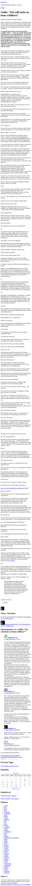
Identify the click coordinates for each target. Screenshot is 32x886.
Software (6, 853)
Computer (6, 812)
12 (3, 782)
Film (5, 821)
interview (3, 626)
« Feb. (14, 788)
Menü (2, 8)
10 (24, 779)
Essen (5, 815)
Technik (6, 859)
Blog (5, 810)
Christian (7, 624)
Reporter (6, 845)
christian (10, 728)
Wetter (6, 868)
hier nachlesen (11, 560)
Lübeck (6, 836)
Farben (6, 818)
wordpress (7, 872)
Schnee (6, 848)
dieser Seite (16, 365)
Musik (6, 839)
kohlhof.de (3, 2)
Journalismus (9, 626)
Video (5, 862)
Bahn (5, 809)
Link (5, 834)
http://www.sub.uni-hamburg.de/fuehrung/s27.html (14, 488)
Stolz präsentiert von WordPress (22, 884)
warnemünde (7, 863)
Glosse (6, 828)
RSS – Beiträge (12, 795)
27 (7, 786)
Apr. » (18, 788)
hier (20, 571)
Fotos (5, 824)
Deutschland (7, 813)
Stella (16, 581)
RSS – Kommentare (13, 798)
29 (16, 786)
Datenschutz (10, 884)
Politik (6, 842)
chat (29, 624)
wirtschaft (6, 871)
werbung (6, 866)
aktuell (6, 806)
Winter (6, 869)
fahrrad (6, 816)
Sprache (6, 854)
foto (5, 822)
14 (11, 782)
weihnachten (7, 865)
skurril (6, 851)
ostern (5, 841)
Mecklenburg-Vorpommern (11, 837)
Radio (26, 624)
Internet (6, 830)
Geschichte (7, 827)
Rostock (6, 847)
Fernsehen (7, 819)
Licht (5, 833)
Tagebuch (6, 857)
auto (5, 807)
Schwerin (6, 850)
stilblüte (6, 856)
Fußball (6, 825)
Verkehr (6, 860)
